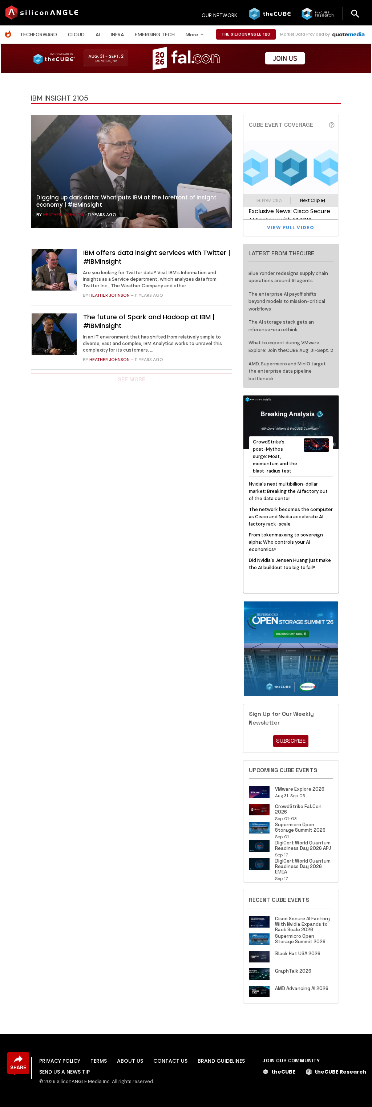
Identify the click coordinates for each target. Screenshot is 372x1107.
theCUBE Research (340, 1071)
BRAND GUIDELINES (221, 1061)
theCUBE (283, 1071)
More (192, 34)
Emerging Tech (155, 34)
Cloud (76, 34)
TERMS (98, 1061)
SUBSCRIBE (291, 741)
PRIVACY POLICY (59, 1061)
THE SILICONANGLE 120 (246, 34)
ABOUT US (130, 1061)
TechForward (38, 34)
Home (10, 30)
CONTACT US (170, 1061)
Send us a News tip (64, 1071)
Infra (117, 34)
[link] (131, 173)
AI (98, 34)
